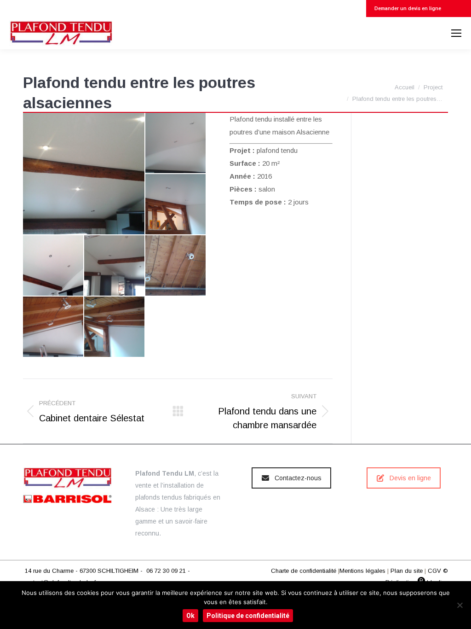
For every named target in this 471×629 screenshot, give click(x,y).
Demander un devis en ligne (407, 9)
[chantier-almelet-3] (53, 327)
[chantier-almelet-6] (176, 143)
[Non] (459, 605)
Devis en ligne (410, 478)
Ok (190, 615)
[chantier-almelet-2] (176, 266)
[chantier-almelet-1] (114, 266)
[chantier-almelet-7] (176, 204)
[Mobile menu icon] (456, 33)
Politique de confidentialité (248, 615)
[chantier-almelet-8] (53, 266)
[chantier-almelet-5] (84, 173)
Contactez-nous (298, 478)
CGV (434, 570)
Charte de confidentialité (303, 570)
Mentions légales (362, 570)
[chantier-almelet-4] (114, 327)
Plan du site (407, 570)
